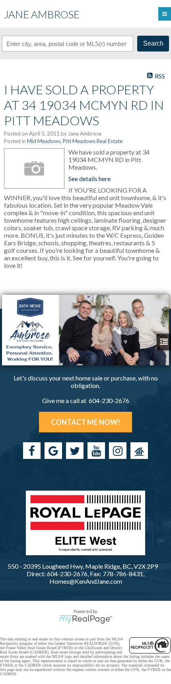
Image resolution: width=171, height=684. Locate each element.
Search (153, 43)
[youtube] (96, 450)
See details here (89, 178)
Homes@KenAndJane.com (85, 581)
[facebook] (32, 450)
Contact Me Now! (85, 422)
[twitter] (75, 450)
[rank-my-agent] (139, 450)
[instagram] (117, 450)
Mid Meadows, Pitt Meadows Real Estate (74, 141)
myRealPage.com (86, 619)
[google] (53, 450)
